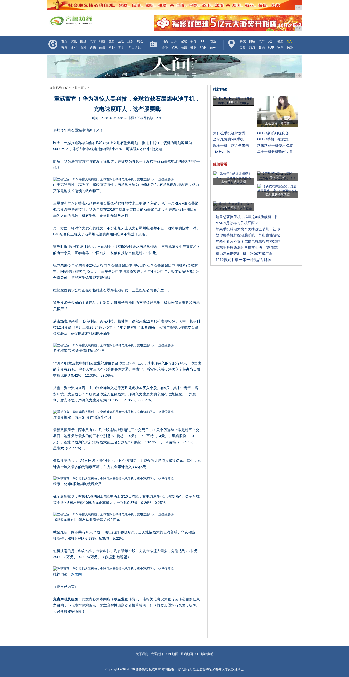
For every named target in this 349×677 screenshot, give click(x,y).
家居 (184, 41)
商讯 (102, 47)
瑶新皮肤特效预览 (277, 194)
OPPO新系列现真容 (273, 133)
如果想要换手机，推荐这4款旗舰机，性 (247, 217)
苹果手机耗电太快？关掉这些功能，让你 (248, 229)
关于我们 (142, 654)
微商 (193, 47)
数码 (262, 47)
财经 (83, 41)
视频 (64, 47)
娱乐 (174, 41)
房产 (271, 41)
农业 (213, 41)
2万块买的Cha (277, 177)
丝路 (203, 47)
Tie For (233, 102)
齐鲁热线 (142, 669)
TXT (196, 654)
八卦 (112, 47)
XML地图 (172, 654)
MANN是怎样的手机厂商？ (237, 223)
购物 (93, 47)
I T (202, 41)
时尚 (165, 41)
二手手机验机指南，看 (275, 151)
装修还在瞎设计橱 (233, 181)
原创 (130, 41)
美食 (121, 47)
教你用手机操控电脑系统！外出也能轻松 (248, 235)
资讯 (74, 41)
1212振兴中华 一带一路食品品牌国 (243, 260)
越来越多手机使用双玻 (275, 145)
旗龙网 (76, 574)
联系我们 (157, 654)
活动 (121, 41)
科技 (102, 41)
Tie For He (221, 151)
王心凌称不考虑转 (277, 123)
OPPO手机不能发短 (273, 139)
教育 (112, 41)
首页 (64, 41)
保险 (290, 47)
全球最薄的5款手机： (230, 139)
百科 (83, 47)
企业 (74, 47)
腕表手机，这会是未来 (231, 145)
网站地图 (187, 654)
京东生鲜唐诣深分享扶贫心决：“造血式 (247, 247)
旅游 (252, 47)
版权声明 (207, 654)
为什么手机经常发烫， (231, 133)
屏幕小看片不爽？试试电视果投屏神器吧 (248, 241)
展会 (140, 41)
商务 (213, 47)
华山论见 (135, 47)
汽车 (93, 41)
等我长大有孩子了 (233, 207)
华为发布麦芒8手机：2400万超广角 (244, 254)
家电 (271, 47)
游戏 (174, 47)
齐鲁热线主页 (59, 88)
